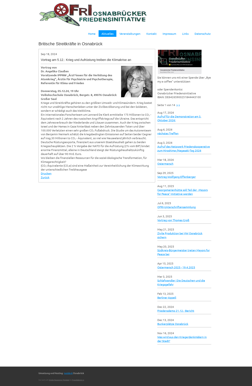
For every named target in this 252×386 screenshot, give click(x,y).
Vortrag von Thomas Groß (173, 220)
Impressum (169, 33)
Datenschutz (203, 33)
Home (92, 33)
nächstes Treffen (167, 133)
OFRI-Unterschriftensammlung (176, 207)
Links (185, 33)
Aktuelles (107, 33)
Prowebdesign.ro (78, 380)
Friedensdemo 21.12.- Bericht (175, 310)
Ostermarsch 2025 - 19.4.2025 (176, 267)
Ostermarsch (165, 163)
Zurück (45, 177)
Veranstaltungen (129, 33)
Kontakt (151, 33)
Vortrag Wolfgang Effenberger (176, 176)
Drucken (46, 173)
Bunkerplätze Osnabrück (172, 324)
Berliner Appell (166, 297)
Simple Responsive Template (59, 380)
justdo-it (68, 373)
